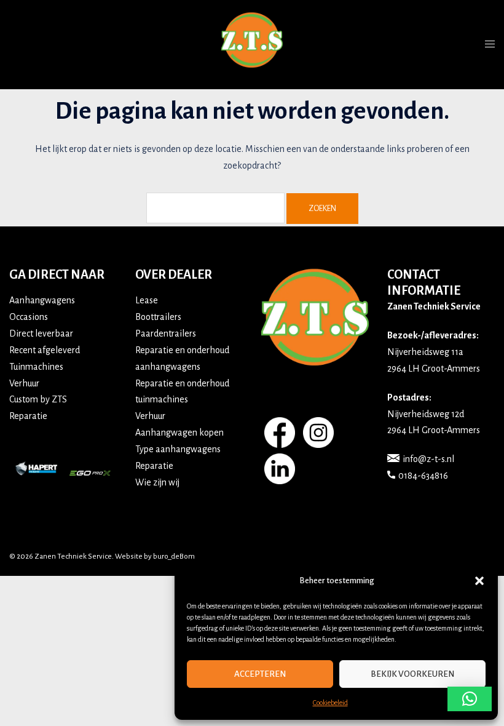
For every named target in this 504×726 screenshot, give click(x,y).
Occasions (28, 317)
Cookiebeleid (330, 702)
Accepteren (260, 674)
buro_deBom (174, 556)
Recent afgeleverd (44, 350)
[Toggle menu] (490, 44)
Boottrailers (158, 317)
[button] (479, 581)
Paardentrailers (165, 333)
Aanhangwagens (42, 300)
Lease (146, 300)
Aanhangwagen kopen (179, 432)
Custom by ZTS (38, 399)
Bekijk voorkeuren (412, 674)
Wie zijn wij (157, 482)
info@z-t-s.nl (428, 459)
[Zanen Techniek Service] (252, 44)
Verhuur (24, 383)
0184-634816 (423, 476)
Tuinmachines (36, 367)
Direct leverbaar (41, 333)
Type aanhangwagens (178, 449)
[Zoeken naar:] (215, 208)
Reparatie (28, 416)
